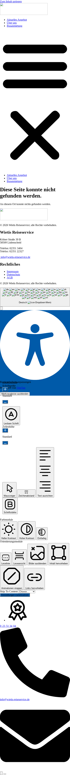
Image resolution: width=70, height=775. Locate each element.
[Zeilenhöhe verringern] (5, 443)
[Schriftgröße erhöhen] (5, 389)
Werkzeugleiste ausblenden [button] (14, 394)
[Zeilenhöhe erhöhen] (5, 430)
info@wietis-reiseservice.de (15, 257)
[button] (35, 100)
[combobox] (35, 297)
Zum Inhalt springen (11, 1)
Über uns (12, 22)
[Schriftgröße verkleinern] (5, 402)
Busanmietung (14, 25)
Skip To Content (9, 591)
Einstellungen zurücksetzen (15, 595)
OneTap (21, 387)
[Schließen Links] (4, 773)
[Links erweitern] (1, 773)
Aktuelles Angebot (17, 19)
